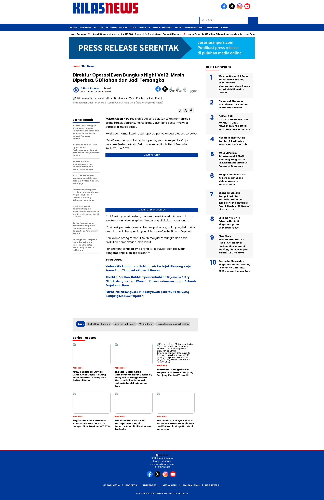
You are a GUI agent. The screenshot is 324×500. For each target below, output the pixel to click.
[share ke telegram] (179, 91)
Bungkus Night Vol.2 (124, 324)
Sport (179, 27)
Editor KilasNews (89, 88)
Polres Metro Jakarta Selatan (173, 324)
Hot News (88, 66)
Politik (98, 27)
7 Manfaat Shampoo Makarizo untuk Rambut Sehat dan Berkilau (233, 104)
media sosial (146, 324)
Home (73, 27)
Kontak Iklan (190, 485)
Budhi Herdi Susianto (99, 324)
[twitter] (232, 8)
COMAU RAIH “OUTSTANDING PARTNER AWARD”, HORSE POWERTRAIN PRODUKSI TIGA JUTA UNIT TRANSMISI (234, 123)
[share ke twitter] (165, 91)
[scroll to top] (311, 494)
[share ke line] (186, 91)
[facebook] (224, 8)
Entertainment (162, 27)
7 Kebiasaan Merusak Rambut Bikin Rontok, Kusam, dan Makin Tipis (233, 141)
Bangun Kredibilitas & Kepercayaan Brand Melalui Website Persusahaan (232, 179)
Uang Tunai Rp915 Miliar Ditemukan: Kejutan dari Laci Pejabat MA (217, 34)
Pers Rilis (212, 27)
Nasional (85, 27)
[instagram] (240, 8)
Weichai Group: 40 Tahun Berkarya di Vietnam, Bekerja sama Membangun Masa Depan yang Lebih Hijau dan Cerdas (234, 84)
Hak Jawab (212, 485)
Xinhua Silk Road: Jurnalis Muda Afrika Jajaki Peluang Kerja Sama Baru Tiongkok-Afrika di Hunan (148, 268)
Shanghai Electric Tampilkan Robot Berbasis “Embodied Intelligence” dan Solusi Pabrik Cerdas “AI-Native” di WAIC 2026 (235, 201)
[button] (180, 111)
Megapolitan (127, 27)
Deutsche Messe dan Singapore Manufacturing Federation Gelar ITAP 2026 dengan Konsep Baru (234, 266)
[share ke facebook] (158, 91)
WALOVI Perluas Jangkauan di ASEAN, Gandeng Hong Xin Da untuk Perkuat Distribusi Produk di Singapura (233, 159)
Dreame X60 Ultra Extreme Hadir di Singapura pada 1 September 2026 (229, 222)
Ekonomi (111, 27)
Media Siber (170, 485)
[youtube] (247, 8)
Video (224, 27)
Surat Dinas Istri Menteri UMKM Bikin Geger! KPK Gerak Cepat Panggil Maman (129, 34)
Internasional (194, 27)
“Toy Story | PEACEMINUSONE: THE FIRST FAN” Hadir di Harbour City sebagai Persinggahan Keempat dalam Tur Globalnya (233, 244)
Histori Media (111, 485)
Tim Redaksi (150, 485)
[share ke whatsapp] (172, 91)
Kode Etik (131, 485)
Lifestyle (144, 27)
